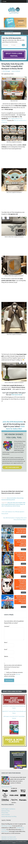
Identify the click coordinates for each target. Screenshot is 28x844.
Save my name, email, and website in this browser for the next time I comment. (13, 667)
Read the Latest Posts (7, 31)
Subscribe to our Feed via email (9, 839)
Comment (7, 626)
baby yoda (9, 502)
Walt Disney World (10, 499)
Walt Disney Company (6, 826)
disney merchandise (11, 498)
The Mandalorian (8, 506)
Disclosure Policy (5, 811)
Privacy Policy (4, 812)
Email (6, 649)
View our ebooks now (6, 786)
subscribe (18, 674)
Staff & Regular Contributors (8, 809)
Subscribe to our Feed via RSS (8, 837)
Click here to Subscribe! (15, 427)
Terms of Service (5, 814)
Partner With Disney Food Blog (8, 816)
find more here (16, 395)
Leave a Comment (16, 71)
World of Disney (16, 506)
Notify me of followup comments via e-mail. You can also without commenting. (13, 674)
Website (6, 656)
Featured (3, 499)
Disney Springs (20, 498)
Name (6, 642)
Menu (5, 1)
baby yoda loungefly (17, 502)
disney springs (19, 504)
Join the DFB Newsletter (12, 421)
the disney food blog (14, 7)
